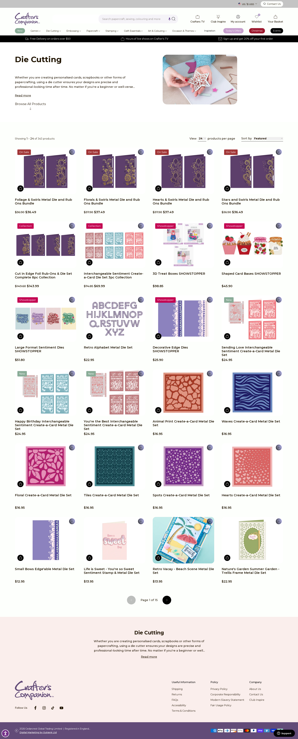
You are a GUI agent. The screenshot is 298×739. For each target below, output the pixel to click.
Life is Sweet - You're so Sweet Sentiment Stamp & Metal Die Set (112, 571)
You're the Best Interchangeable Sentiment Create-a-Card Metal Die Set (113, 425)
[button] (169, 19)
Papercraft (92, 31)
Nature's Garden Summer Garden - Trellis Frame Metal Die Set (250, 571)
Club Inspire (256, 699)
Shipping (177, 689)
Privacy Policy (219, 689)
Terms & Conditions (183, 710)
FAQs (175, 699)
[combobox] (138, 19)
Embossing (72, 31)
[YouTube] (61, 708)
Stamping (111, 31)
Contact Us (274, 3)
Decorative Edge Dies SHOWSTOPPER (170, 349)
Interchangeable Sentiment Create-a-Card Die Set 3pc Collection (113, 275)
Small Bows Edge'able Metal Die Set (44, 569)
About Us (255, 689)
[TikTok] (53, 708)
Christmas (257, 30)
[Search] (173, 19)
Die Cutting (52, 31)
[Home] (27, 19)
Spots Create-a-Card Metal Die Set (181, 495)
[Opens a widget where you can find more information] (284, 733)
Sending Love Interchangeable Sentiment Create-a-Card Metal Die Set (251, 351)
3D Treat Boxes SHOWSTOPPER (179, 273)
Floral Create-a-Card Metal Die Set (43, 495)
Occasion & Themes (183, 31)
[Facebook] (35, 708)
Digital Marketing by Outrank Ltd (38, 732)
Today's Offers (233, 30)
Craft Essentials (132, 31)
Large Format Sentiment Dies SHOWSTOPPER (39, 349)
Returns (177, 694)
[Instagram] (44, 708)
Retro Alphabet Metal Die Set (108, 347)
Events (277, 30)
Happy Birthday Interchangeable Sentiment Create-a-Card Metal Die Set (44, 425)
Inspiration (209, 30)
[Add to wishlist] (72, 152)
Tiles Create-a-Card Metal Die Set (111, 495)
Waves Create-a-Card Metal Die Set (251, 421)
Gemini (34, 31)
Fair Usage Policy (220, 705)
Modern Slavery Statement (227, 699)
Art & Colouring (156, 31)
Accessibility (179, 705)
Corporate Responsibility (225, 694)
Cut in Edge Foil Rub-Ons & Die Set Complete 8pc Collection (43, 275)
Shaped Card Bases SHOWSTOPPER (251, 273)
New (20, 30)
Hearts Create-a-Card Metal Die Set (251, 495)
